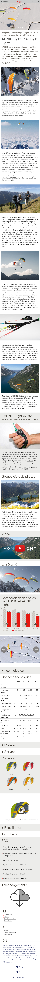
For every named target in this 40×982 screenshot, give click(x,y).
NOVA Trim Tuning (17, 406)
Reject (21, 972)
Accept (21, 967)
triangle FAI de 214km (27, 159)
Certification (8, 915)
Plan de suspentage (10, 919)
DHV (8, 465)
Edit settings (20, 978)
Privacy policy (7, 962)
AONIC (20, 161)
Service (13, 408)
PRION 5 (30, 461)
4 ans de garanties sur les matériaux (22, 404)
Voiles (34, 1)
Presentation (8, 921)
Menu (5, 1)
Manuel (6, 917)
